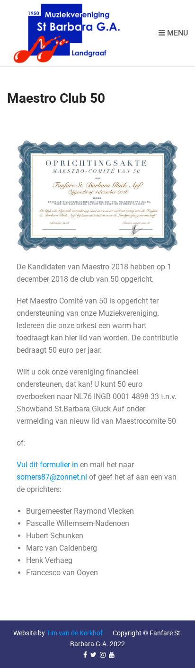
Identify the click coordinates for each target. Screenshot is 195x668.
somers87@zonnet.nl (52, 476)
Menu (176, 32)
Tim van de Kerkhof (74, 633)
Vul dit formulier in (47, 464)
